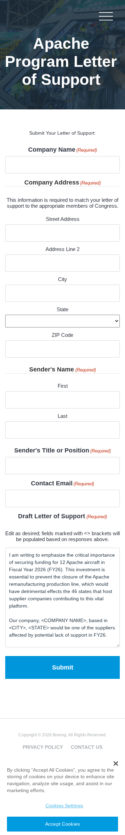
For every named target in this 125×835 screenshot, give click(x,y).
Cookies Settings (64, 805)
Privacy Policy (43, 747)
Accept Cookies (62, 824)
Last (62, 416)
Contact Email (62, 483)
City (62, 279)
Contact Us (86, 747)
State (62, 309)
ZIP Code (62, 335)
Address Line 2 (62, 249)
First (63, 386)
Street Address (63, 219)
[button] (116, 764)
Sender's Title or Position (62, 450)
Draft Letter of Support (62, 516)
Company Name (62, 149)
